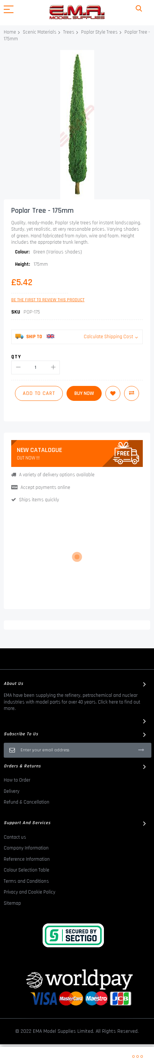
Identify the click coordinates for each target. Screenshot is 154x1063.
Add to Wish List (112, 393)
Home (10, 32)
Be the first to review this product (47, 300)
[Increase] (52, 367)
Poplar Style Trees (99, 32)
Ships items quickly (39, 500)
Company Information (26, 848)
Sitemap (12, 903)
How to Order (17, 780)
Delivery (11, 791)
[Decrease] (18, 367)
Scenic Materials (39, 32)
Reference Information (27, 859)
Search (138, 8)
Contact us (15, 837)
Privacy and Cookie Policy (29, 892)
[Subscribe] (141, 750)
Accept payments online (45, 487)
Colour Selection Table (26, 870)
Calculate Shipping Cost (108, 337)
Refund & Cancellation (26, 802)
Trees (68, 32)
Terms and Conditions (26, 881)
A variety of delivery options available (57, 475)
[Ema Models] (77, 12)
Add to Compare (131, 393)
